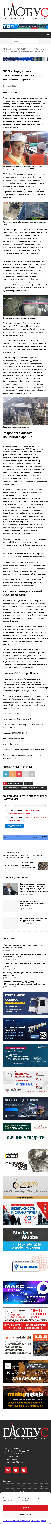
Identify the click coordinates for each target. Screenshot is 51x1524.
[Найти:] (26, 41)
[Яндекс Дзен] (16, 1470)
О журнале (7, 1481)
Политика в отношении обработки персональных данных (24, 1521)
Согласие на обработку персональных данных (21, 1491)
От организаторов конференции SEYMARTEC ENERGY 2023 (32, 903)
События (8, 939)
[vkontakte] (8, 1470)
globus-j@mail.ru (16, 1462)
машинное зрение (15, 784)
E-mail (7, 805)
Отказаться (25, 1515)
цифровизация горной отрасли (15, 788)
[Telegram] (24, 1470)
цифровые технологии (37, 788)
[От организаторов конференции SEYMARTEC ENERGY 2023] (10, 906)
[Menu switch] (47, 35)
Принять (25, 1507)
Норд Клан (28, 784)
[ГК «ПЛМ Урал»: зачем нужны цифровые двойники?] (10, 923)
